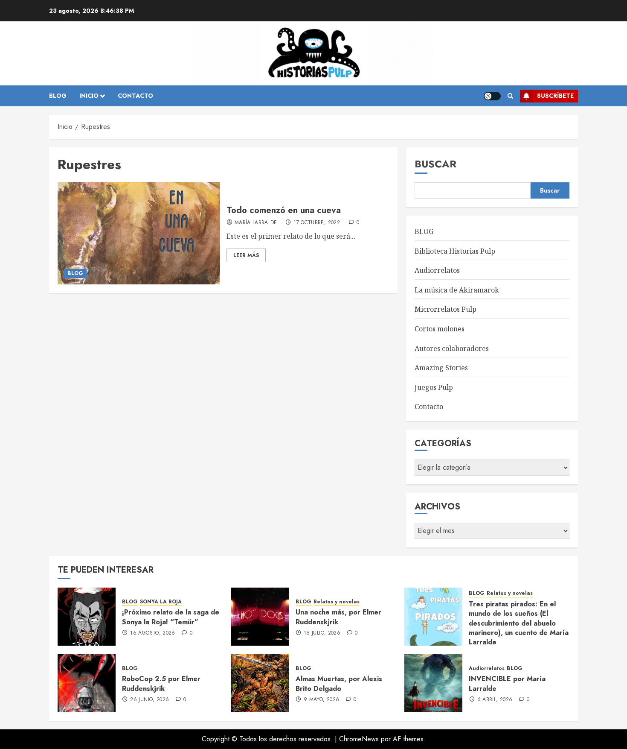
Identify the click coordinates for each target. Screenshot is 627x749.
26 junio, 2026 (149, 699)
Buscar (435, 163)
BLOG (58, 95)
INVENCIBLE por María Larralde (507, 683)
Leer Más (246, 255)
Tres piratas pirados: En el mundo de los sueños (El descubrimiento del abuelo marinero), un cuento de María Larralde (519, 623)
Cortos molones (439, 329)
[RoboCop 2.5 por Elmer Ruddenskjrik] (87, 683)
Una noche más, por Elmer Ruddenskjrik (338, 616)
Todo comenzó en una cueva (283, 210)
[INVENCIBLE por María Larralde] (433, 683)
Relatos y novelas (337, 602)
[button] (510, 96)
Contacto (429, 406)
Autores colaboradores (452, 348)
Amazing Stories (441, 367)
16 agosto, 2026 (152, 633)
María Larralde (256, 222)
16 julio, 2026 (322, 633)
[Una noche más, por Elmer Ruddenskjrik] (260, 617)
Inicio (89, 95)
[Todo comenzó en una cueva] (139, 233)
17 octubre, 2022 (316, 222)
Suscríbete (555, 95)
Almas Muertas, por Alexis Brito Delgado (339, 683)
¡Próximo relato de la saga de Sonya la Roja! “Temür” (170, 616)
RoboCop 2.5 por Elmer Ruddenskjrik (161, 683)
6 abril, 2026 (495, 699)
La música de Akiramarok (457, 290)
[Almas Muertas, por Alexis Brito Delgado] (260, 683)
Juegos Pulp (434, 387)
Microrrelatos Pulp (445, 309)
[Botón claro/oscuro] (492, 96)
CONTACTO (135, 95)
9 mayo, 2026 (321, 699)
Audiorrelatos (437, 270)
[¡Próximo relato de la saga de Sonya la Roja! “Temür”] (87, 617)
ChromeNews (359, 739)
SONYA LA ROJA (161, 602)
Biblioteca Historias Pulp (455, 251)
